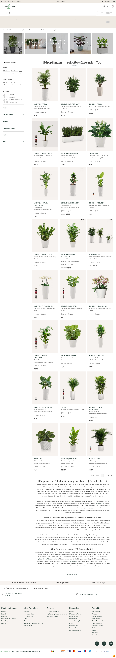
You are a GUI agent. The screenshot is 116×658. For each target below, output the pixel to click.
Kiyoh (12, 651)
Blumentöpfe (8, 197)
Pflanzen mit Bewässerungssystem (13, 194)
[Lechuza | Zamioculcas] (45, 235)
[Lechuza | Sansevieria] (73, 134)
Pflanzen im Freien (10, 209)
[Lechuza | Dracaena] (100, 336)
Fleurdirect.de (100, 503)
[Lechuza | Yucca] (100, 84)
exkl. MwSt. (111, 12)
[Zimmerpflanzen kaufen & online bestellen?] (8, 6)
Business (6, 245)
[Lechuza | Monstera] (73, 286)
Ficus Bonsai (96, 635)
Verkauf (71, 612)
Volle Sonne (13, 102)
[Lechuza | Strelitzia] (100, 183)
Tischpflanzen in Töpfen (11, 181)
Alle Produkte (96, 612)
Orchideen (95, 628)
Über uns (4, 623)
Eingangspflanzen (9, 190)
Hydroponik (7, 188)
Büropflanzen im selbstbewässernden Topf (42, 30)
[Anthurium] (100, 134)
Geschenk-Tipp (8, 157)
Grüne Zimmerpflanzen (99, 621)
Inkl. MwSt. (102, 12)
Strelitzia (95, 632)
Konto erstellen (29, 614)
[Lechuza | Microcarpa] (73, 183)
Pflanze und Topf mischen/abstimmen (10, 223)
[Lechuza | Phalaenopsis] (45, 286)
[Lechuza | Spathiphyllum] (73, 84)
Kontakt (3, 612)
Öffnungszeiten (29, 616)
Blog (25, 619)
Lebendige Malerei (9, 168)
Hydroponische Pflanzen (45, 559)
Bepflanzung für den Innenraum (57, 614)
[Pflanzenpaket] (100, 235)
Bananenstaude (97, 623)
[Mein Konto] (104, 6)
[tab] (12, 621)
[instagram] (97, 643)
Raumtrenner (8, 183)
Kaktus (94, 630)
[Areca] (73, 387)
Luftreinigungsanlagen (10, 164)
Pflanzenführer (9, 218)
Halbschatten (13, 97)
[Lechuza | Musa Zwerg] (45, 134)
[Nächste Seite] (111, 475)
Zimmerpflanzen (9, 153)
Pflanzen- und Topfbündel (12, 175)
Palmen (94, 614)
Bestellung (4, 621)
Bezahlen (4, 614)
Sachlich (6, 228)
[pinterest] (111, 643)
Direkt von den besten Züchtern (12, 1)
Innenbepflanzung (9, 192)
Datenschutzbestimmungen (33, 621)
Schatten (12, 95)
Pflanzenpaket (9, 185)
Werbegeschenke (52, 616)
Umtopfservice (62, 1)
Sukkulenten (96, 619)
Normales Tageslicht (15, 99)
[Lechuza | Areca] (45, 84)
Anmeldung (27, 612)
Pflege (5, 214)
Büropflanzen (14, 30)
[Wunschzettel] (108, 6)
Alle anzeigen (8, 166)
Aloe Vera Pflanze (97, 626)
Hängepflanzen (97, 616)
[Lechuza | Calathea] (73, 336)
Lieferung (4, 616)
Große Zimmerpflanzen (76, 621)
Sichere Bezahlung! (109, 1)
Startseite (6, 30)
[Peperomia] (45, 439)
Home (5, 237)
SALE (4, 148)
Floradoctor (8, 241)
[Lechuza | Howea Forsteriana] (45, 183)
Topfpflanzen (23, 30)
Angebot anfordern (53, 612)
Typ (4, 232)
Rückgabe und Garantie (8, 619)
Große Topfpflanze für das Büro (14, 173)
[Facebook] (104, 643)
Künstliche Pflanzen (10, 201)
